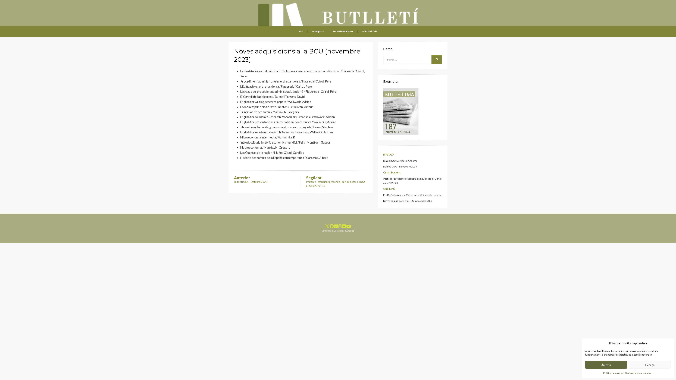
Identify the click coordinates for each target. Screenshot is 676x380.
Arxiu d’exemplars (342, 31)
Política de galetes (613, 373)
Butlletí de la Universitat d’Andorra (338, 230)
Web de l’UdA (370, 31)
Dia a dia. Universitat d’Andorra (400, 160)
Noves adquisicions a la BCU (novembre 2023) (408, 200)
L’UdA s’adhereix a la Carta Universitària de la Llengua (412, 195)
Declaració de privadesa (638, 373)
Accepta (606, 364)
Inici (301, 31)
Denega (650, 364)
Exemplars (318, 31)
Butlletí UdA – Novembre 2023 (400, 166)
